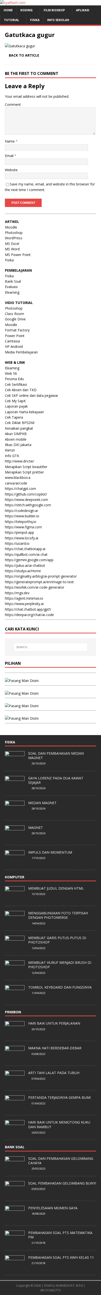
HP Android (14, 346)
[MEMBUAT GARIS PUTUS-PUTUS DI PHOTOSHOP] (15, 947)
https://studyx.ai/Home (23, 571)
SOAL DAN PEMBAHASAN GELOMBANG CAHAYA (60, 1160)
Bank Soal (13, 281)
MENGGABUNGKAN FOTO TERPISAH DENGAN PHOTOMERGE (58, 915)
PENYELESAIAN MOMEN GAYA (52, 1208)
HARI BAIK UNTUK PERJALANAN (54, 1023)
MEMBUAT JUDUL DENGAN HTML (56, 888)
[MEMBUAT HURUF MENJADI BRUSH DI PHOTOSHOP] (15, 972)
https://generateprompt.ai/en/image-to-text (39, 582)
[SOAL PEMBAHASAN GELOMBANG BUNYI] (15, 1193)
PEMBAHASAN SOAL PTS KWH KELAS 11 (61, 1257)
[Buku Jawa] (21, 705)
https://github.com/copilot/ (26, 494)
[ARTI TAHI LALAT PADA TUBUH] (15, 1083)
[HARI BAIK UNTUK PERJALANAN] (15, 1033)
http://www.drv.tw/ (19, 461)
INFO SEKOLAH (58, 20)
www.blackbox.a (17, 477)
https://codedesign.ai (21, 510)
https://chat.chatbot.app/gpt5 (28, 609)
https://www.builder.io (22, 516)
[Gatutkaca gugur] (20, 46)
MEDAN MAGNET (42, 802)
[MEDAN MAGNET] (15, 813)
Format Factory (17, 330)
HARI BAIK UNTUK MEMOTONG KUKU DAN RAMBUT (59, 1124)
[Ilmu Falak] (21, 718)
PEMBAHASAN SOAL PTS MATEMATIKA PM (60, 1234)
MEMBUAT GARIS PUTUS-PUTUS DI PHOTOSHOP (57, 939)
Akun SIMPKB (16, 433)
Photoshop (14, 232)
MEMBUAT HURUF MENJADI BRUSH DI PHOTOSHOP (59, 964)
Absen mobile (15, 439)
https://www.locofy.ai (21, 538)
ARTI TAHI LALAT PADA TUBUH (53, 1072)
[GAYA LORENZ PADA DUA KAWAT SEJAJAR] (15, 788)
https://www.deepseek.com (26, 499)
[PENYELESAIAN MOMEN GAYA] (15, 1218)
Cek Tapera (14, 417)
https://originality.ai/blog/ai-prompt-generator (41, 576)
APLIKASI (82, 10)
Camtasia (12, 341)
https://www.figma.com (23, 527)
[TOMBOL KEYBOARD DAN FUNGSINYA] (15, 997)
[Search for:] (51, 647)
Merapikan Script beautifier (26, 466)
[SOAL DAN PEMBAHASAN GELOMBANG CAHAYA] (15, 1168)
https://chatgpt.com (20, 488)
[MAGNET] (15, 837)
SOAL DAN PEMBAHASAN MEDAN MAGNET (56, 755)
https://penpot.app (19, 532)
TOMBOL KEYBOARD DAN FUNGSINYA (60, 987)
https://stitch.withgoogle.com (28, 505)
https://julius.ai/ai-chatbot (25, 565)
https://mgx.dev (17, 593)
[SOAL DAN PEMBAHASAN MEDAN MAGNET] (15, 763)
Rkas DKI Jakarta (18, 444)
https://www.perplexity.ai (24, 603)
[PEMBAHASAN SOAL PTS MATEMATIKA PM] (15, 1242)
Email (9, 155)
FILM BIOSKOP (54, 10)
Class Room (14, 313)
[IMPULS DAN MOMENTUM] (15, 862)
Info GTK (12, 455)
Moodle (11, 227)
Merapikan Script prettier (24, 472)
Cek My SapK (15, 401)
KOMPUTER (14, 877)
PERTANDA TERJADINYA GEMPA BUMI (59, 1097)
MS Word (12, 249)
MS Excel (12, 243)
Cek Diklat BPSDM (19, 422)
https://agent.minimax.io (24, 598)
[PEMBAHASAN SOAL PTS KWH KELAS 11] (15, 1267)
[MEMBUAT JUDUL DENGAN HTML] (15, 898)
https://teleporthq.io (20, 521)
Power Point (15, 335)
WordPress (13, 238)
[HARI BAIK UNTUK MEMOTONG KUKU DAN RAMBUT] (15, 1132)
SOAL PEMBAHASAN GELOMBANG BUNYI (62, 1183)
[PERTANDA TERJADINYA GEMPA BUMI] (15, 1107)
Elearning (12, 292)
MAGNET (35, 827)
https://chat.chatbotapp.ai (25, 548)
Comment (13, 104)
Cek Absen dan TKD (21, 389)
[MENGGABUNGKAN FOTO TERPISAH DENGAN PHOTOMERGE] (15, 923)
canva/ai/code (16, 483)
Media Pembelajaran (21, 352)
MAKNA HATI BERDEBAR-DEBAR (54, 1048)
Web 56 (11, 373)
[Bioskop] (21, 680)
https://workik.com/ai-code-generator (34, 587)
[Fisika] (21, 693)
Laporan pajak (16, 406)
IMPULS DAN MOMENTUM (50, 852)
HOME (8, 10)
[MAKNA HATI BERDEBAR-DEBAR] (15, 1058)
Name (10, 141)
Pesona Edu (14, 378)
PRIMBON (13, 1012)
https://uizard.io (17, 543)
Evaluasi (11, 286)
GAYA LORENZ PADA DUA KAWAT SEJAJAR (55, 780)
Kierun (10, 450)
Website (11, 170)
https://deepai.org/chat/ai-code (29, 614)
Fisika (9, 260)
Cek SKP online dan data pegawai (31, 395)
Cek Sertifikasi (16, 384)
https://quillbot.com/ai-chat (26, 554)
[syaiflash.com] (12, 2)
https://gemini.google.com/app (29, 559)
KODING (26, 10)
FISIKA (34, 20)
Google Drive (15, 319)
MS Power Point (18, 254)
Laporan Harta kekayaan (24, 412)
